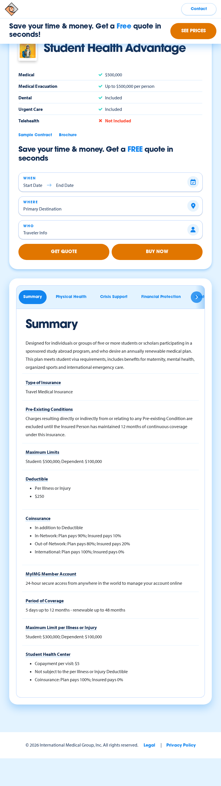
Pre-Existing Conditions (49, 409)
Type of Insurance (43, 382)
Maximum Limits (42, 452)
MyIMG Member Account (51, 574)
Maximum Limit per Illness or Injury (61, 627)
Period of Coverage (45, 600)
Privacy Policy (181, 745)
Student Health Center (48, 654)
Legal (149, 745)
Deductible (37, 479)
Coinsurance (38, 518)
